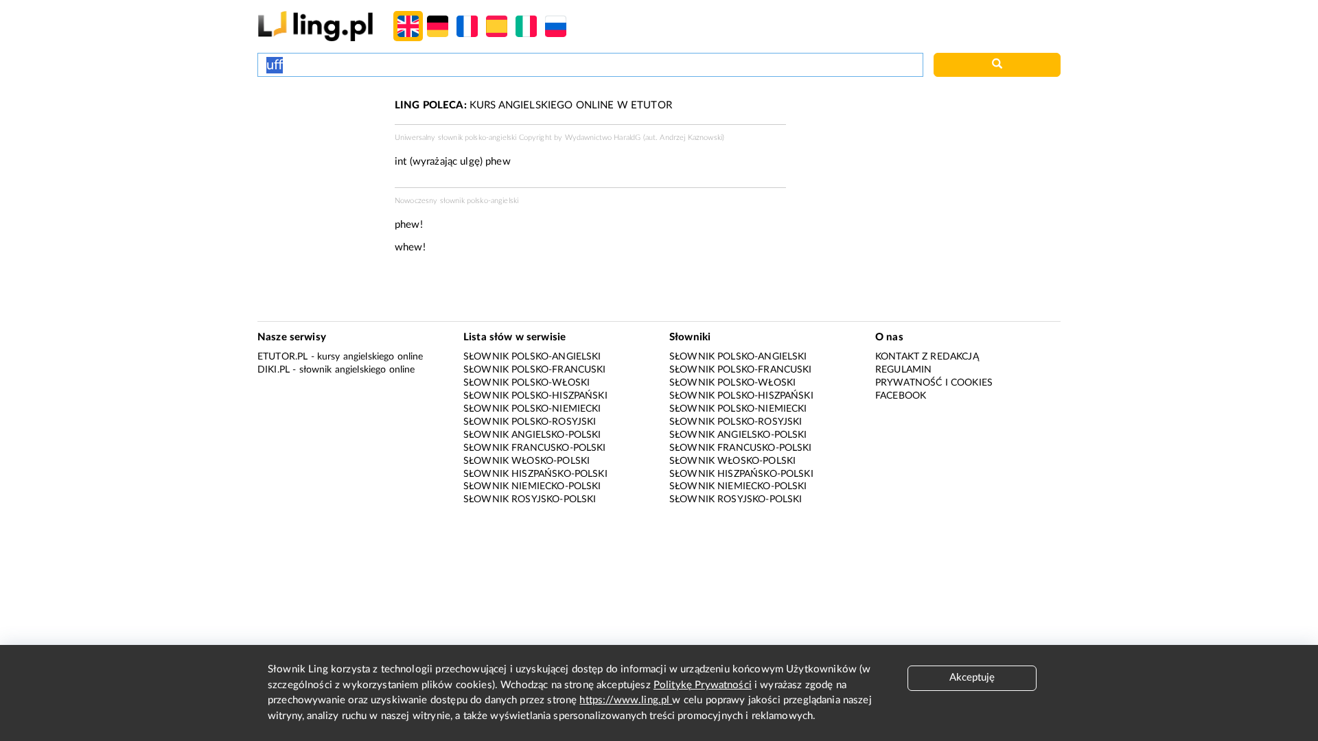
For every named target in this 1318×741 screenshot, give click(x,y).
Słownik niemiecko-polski (532, 486)
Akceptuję (972, 677)
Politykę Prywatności (703, 685)
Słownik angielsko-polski (532, 435)
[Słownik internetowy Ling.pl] (315, 26)
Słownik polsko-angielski (532, 357)
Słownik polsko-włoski (526, 383)
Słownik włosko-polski (526, 461)
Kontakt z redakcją (927, 357)
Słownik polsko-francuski (534, 370)
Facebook (900, 396)
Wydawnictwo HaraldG (603, 137)
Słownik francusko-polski (534, 448)
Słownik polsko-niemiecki (532, 409)
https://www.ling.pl (625, 700)
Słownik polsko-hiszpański (535, 396)
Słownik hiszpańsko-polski (535, 474)
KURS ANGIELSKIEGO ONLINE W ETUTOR (533, 105)
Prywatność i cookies (934, 383)
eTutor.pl (282, 357)
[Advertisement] (319, 149)
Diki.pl (273, 370)
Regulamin (903, 370)
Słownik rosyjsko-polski (529, 499)
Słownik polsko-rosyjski (529, 422)
